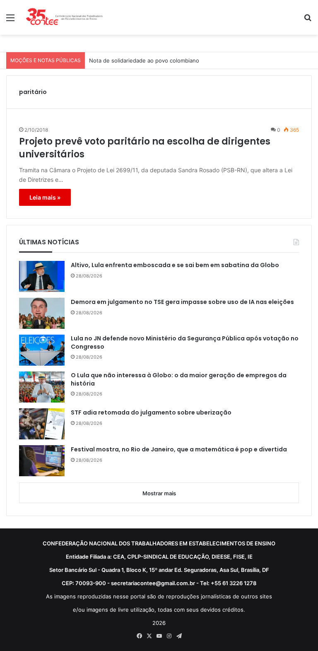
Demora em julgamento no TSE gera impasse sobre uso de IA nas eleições (182, 302)
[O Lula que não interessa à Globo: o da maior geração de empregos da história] (42, 387)
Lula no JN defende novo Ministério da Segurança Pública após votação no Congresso (185, 343)
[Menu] (10, 20)
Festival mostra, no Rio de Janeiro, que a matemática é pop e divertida (179, 449)
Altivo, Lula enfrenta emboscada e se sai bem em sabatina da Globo (175, 265)
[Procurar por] (308, 20)
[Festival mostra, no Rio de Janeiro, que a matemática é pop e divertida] (42, 460)
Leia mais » (44, 197)
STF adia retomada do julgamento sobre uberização (151, 413)
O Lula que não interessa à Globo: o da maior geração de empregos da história (179, 379)
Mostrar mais (159, 493)
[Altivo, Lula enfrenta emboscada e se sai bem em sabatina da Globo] (42, 276)
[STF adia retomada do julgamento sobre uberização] (42, 423)
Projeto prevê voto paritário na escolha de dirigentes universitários (144, 148)
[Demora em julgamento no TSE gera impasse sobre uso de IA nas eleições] (42, 313)
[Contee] (64, 17)
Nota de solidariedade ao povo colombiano (144, 60)
